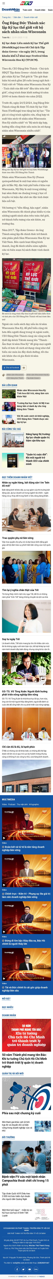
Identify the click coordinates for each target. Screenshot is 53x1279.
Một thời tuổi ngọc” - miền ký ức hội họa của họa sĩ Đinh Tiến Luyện (17, 1213)
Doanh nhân (40, 10)
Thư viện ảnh (22, 804)
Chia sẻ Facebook (12, 368)
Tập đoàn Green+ (33, 378)
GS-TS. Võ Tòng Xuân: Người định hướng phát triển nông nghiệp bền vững (24, 693)
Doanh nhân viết (31, 17)
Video (4, 804)
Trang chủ (6, 17)
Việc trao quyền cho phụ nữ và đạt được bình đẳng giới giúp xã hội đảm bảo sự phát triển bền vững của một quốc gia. (26, 545)
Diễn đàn (17, 17)
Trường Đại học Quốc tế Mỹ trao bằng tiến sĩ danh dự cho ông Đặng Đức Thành (33, 406)
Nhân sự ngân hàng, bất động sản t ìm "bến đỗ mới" (25, 484)
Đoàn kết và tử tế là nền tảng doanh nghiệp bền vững (23, 848)
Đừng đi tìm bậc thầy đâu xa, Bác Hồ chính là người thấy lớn (23, 942)
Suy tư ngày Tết (11, 639)
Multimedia (8, 799)
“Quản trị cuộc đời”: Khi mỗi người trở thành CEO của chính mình (37, 459)
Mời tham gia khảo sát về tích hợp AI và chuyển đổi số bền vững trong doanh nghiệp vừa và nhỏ (17, 1126)
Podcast (11, 804)
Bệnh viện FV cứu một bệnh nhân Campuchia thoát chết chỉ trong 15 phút (25, 1180)
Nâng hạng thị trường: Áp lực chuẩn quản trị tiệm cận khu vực (38, 437)
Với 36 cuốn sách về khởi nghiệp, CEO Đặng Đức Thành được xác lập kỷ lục (33, 419)
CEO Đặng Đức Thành (15, 378)
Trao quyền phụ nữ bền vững (17, 538)
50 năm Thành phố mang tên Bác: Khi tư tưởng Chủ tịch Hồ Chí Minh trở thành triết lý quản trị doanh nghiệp (24, 1060)
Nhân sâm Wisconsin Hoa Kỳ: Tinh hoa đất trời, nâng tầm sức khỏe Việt (33, 393)
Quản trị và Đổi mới (13, 1073)
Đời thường (8, 1137)
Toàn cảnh (27, 10)
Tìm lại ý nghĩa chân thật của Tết (20, 590)
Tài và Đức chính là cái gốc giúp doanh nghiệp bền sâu (25, 989)
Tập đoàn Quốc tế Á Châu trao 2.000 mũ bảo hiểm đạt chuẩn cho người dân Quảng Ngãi (16, 1196)
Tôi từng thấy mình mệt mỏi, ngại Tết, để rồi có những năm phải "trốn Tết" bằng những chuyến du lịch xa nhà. (25, 595)
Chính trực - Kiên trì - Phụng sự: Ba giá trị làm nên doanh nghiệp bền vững (26, 895)
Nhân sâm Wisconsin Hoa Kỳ (38, 375)
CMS (22, 1276)
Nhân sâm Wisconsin (15, 375)
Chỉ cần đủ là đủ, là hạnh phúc (18, 746)
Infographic (34, 804)
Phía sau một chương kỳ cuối (21, 1113)
